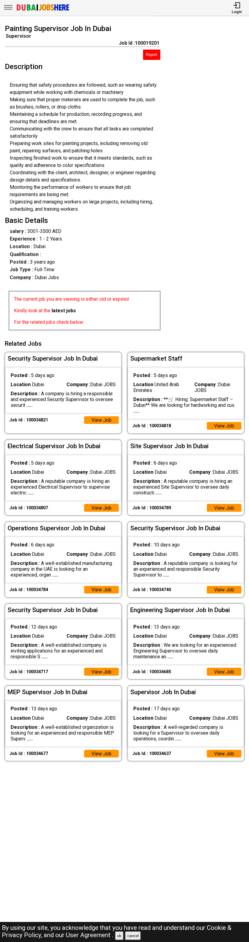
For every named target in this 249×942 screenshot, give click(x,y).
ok (119, 935)
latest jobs (64, 310)
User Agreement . (90, 935)
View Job (101, 420)
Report (151, 54)
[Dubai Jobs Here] (42, 10)
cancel (133, 935)
